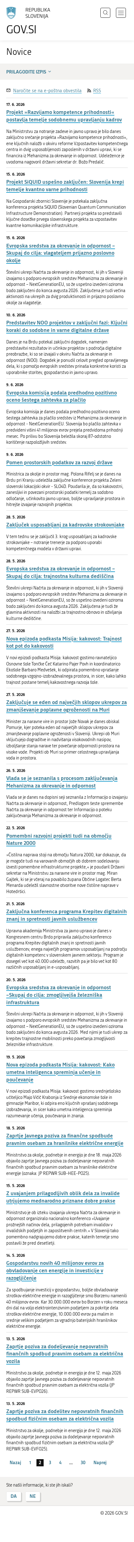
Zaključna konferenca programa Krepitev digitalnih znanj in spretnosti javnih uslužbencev (66, 915)
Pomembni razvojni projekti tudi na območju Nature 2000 (59, 839)
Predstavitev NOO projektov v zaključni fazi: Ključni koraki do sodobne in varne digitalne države (66, 326)
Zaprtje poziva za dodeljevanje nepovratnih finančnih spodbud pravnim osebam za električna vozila (64, 1354)
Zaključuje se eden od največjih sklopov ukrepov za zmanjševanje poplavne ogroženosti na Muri (66, 705)
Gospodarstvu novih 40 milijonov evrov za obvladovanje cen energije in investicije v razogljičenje (55, 1270)
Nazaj (15, 1462)
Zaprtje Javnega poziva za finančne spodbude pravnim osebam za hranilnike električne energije (64, 1139)
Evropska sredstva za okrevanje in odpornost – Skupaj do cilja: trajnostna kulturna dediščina (60, 572)
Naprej (100, 1462)
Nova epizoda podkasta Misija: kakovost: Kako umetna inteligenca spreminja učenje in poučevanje (60, 1072)
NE (33, 1496)
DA (14, 1496)
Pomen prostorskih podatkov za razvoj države (59, 462)
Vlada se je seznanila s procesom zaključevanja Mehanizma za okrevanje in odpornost (61, 781)
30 (83, 1462)
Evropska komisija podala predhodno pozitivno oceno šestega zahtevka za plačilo (61, 396)
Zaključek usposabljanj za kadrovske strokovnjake (65, 524)
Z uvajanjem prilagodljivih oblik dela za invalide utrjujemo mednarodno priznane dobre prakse (63, 1197)
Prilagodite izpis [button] (26, 71)
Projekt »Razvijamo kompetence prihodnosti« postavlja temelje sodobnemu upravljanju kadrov (64, 115)
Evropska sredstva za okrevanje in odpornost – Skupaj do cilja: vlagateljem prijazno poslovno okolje (60, 253)
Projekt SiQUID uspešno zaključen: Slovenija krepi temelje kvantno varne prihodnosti (65, 185)
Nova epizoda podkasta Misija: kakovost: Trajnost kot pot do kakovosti (64, 642)
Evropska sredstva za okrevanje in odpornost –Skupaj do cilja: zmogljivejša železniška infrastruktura (58, 995)
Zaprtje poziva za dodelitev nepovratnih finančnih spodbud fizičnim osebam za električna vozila (64, 1414)
